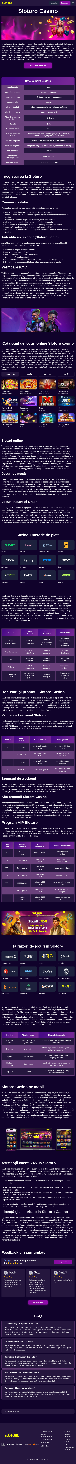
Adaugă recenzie (63, 1262)
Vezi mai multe (38, 1302)
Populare (8, 374)
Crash (46, 374)
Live (27, 374)
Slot (64, 374)
